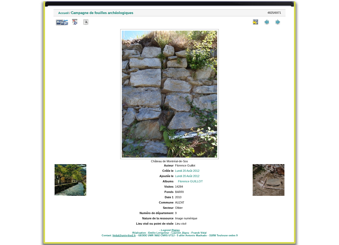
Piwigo (176, 230)
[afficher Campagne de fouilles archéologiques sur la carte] (96, 22)
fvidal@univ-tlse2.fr (124, 235)
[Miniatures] (255, 22)
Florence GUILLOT (190, 181)
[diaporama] (74, 22)
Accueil (63, 13)
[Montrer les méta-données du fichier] (85, 22)
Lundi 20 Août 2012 (187, 170)
